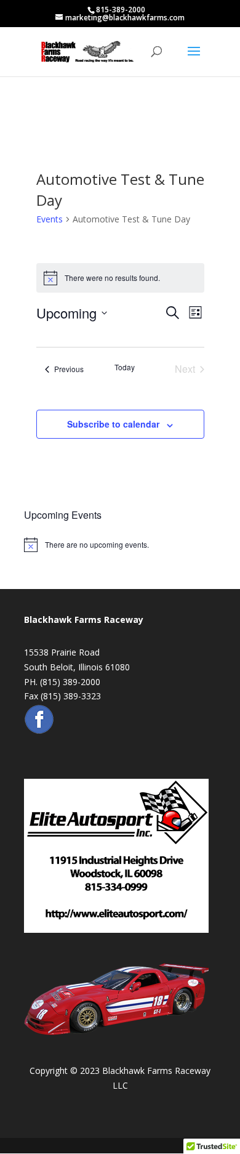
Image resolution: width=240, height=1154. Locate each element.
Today (124, 367)
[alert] (120, 544)
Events (49, 219)
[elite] (116, 929)
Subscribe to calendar (113, 424)
